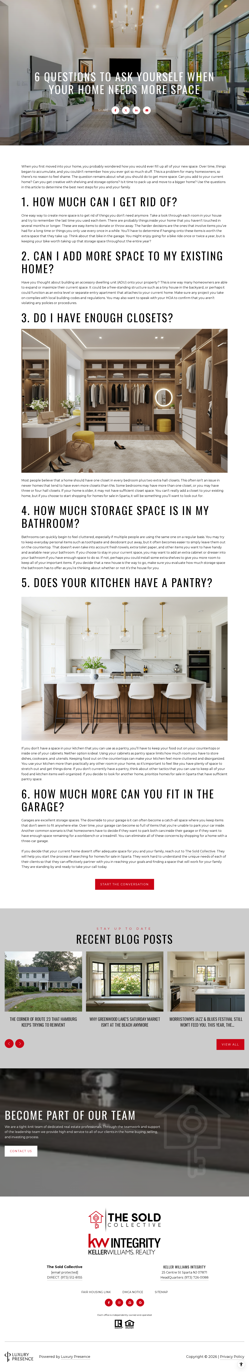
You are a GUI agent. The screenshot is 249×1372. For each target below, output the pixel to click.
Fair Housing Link (96, 1292)
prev (9, 1043)
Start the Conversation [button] (124, 884)
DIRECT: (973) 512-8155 (64, 1277)
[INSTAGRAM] (119, 1302)
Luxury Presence (75, 1357)
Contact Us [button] (21, 1151)
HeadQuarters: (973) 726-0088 (184, 1277)
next (19, 1043)
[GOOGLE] (140, 1302)
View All (230, 1044)
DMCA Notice (132, 1292)
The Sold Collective (200, 851)
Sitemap (161, 1292)
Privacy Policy (232, 1357)
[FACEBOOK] (109, 1302)
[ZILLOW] (130, 1302)
